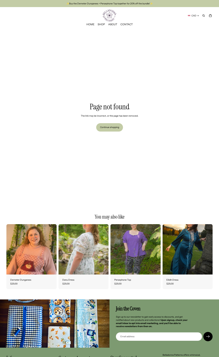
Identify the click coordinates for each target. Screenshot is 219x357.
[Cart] (210, 15)
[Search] (203, 15)
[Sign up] (208, 336)
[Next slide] (52, 249)
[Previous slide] (11, 249)
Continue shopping (109, 127)
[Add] (52, 269)
